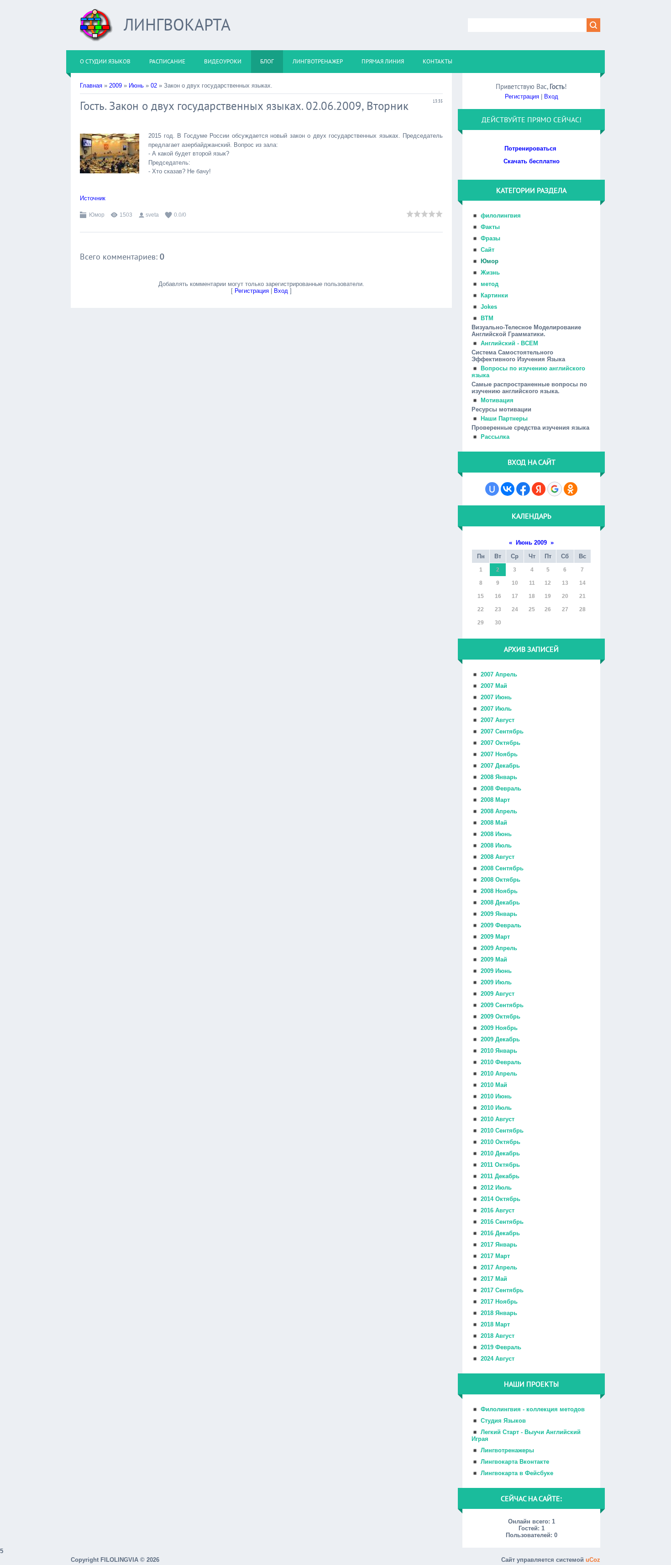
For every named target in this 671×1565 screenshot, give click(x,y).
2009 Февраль (501, 925)
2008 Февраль (501, 788)
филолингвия (501, 215)
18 (532, 596)
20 (565, 596)
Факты (490, 227)
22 (480, 609)
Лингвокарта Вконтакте (515, 1461)
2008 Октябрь (500, 879)
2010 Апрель (499, 1073)
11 (532, 583)
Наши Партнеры (504, 418)
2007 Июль (496, 708)
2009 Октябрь (500, 1016)
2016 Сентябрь (502, 1221)
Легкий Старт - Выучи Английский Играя (526, 1435)
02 (154, 85)
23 (498, 609)
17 (515, 596)
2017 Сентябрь (502, 1290)
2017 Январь (499, 1244)
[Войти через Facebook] (523, 489)
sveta (152, 215)
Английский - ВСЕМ (509, 343)
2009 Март (495, 936)
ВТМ (487, 318)
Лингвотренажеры (507, 1450)
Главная (91, 85)
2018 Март (495, 1324)
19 (548, 596)
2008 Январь (499, 777)
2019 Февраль (501, 1347)
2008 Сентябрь (502, 868)
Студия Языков (503, 1420)
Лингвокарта (177, 24)
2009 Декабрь (500, 1039)
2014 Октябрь (500, 1199)
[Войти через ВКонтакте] (507, 489)
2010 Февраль (501, 1062)
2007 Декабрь (500, 765)
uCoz (593, 1559)
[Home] (96, 28)
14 (582, 583)
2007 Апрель (499, 674)
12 (548, 583)
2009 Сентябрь (502, 1005)
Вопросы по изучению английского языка (528, 372)
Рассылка (495, 436)
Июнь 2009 (531, 542)
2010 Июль (496, 1107)
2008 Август (497, 856)
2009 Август (497, 993)
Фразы (490, 238)
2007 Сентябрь (502, 731)
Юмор (97, 215)
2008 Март (495, 799)
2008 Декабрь (500, 902)
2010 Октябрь (500, 1142)
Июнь (136, 85)
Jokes (489, 306)
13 (565, 583)
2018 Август (497, 1335)
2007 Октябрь (500, 742)
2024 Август (497, 1358)
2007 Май (494, 685)
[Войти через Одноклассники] (570, 489)
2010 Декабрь (500, 1153)
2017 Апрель (499, 1267)
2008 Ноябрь (499, 891)
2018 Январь (499, 1313)
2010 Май (494, 1084)
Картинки (494, 295)
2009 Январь (499, 913)
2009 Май (494, 959)
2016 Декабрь (500, 1233)
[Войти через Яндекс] (538, 489)
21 (582, 596)
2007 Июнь (496, 697)
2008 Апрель (499, 811)
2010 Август (497, 1119)
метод (489, 284)
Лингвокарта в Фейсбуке (517, 1473)
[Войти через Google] (554, 489)
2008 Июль (496, 845)
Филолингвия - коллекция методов (533, 1409)
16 (498, 596)
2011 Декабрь (500, 1176)
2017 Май (494, 1278)
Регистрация (252, 290)
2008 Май (494, 822)
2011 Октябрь (500, 1164)
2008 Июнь (496, 834)
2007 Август (497, 720)
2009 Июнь (496, 970)
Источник (92, 198)
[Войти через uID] (492, 489)
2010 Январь (499, 1050)
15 (480, 596)
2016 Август (497, 1210)
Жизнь (490, 272)
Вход (281, 290)
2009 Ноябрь (499, 1027)
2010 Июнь (496, 1096)
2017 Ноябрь (499, 1301)
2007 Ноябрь (499, 754)
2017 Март (495, 1256)
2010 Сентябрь (502, 1130)
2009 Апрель (499, 948)
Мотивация (497, 400)
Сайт (487, 249)
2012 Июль (496, 1187)
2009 (115, 85)
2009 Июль (496, 982)
